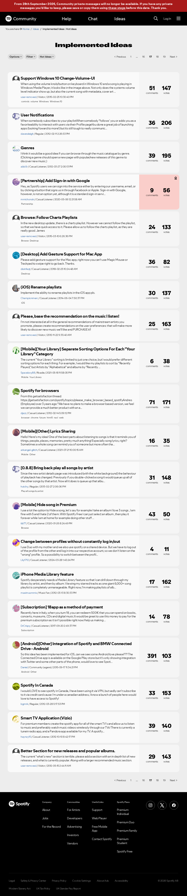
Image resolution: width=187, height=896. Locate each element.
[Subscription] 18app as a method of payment (62, 607)
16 (143, 56)
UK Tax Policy (43, 888)
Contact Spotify (102, 839)
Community (24, 19)
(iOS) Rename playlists (41, 287)
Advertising (74, 827)
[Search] (156, 18)
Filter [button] (29, 56)
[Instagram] (150, 805)
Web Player (99, 818)
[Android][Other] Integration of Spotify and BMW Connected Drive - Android (76, 646)
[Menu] (178, 18)
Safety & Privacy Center (33, 880)
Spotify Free (125, 851)
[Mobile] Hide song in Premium (49, 504)
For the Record (51, 827)
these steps (116, 8)
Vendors (72, 843)
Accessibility (121, 880)
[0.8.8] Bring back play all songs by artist (57, 467)
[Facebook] (173, 805)
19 (164, 56)
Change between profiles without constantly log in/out (70, 541)
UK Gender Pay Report (68, 888)
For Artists (73, 810)
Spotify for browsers (40, 390)
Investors (73, 835)
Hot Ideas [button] (45, 56)
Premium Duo (125, 822)
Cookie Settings (81, 880)
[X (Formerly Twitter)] (162, 805)
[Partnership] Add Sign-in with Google (55, 180)
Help (66, 19)
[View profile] (16, 79)
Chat (93, 19)
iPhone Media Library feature (47, 574)
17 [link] (150, 56)
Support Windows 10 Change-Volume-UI (58, 78)
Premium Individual (123, 812)
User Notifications (37, 115)
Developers (74, 818)
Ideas (119, 19)
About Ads (103, 880)
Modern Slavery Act (19, 888)
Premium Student (123, 841)
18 (157, 56)
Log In (167, 19)
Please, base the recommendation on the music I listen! (70, 316)
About (46, 810)
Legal (12, 880)
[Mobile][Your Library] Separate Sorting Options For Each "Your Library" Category (78, 351)
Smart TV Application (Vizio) (46, 718)
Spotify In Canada (37, 685)
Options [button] (14, 56)
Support (97, 810)
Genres (27, 147)
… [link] (137, 56)
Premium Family (127, 831)
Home (25, 29)
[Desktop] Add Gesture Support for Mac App (61, 254)
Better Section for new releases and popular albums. (68, 750)
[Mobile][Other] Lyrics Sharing (48, 431)
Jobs (45, 818)
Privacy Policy (59, 880)
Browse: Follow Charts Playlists (49, 217)
